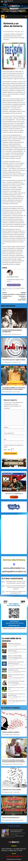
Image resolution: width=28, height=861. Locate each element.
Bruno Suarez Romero (17, 644)
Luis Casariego (17, 391)
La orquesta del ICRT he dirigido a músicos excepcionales (20, 296)
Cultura (10, 288)
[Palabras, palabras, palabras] (14, 720)
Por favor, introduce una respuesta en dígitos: (13, 446)
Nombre (6, 427)
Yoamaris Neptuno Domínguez (19, 671)
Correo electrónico (9, 433)
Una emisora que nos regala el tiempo (13, 359)
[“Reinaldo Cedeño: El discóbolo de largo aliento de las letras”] (4, 663)
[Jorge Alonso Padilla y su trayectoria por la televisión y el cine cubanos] (14, 376)
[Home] (3, 17)
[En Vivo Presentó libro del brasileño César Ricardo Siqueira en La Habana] (4, 682)
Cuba (6, 288)
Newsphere (10, 859)
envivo (14, 8)
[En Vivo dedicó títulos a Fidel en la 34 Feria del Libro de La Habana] (4, 695)
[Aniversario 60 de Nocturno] (14, 805)
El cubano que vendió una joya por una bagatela (8, 295)
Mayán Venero (16, 690)
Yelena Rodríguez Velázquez (18, 677)
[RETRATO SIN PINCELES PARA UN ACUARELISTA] (14, 318)
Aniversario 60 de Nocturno (14, 643)
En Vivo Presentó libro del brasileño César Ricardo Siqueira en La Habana (13, 760)
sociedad (17, 288)
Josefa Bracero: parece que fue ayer (16, 700)
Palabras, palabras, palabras (10, 732)
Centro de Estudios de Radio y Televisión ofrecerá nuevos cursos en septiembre (16, 587)
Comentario (7, 408)
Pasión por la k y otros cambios (11, 789)
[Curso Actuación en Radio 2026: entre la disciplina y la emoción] (4, 670)
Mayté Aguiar (17, 734)
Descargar (14, 497)
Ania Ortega (15, 664)
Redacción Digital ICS (17, 652)
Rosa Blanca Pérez (20, 31)
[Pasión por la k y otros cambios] (14, 777)
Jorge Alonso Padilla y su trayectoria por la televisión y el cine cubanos (13, 388)
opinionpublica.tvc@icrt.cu (14, 571)
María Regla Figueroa (17, 658)
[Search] (26, 16)
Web (5, 439)
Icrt (13, 288)
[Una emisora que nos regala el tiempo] (14, 348)
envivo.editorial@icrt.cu (14, 568)
